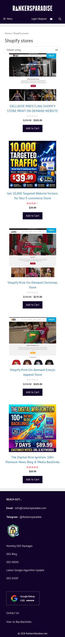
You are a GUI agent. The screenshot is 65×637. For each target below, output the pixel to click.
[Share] (61, 3)
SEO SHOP (12, 578)
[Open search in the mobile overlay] (60, 19)
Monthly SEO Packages (19, 546)
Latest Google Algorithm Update (25, 570)
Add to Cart (32, 128)
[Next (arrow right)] (59, 318)
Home (8, 33)
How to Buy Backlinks (18, 622)
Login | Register (39, 18)
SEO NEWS (12, 562)
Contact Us (12, 613)
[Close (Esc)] (54, 3)
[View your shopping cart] (51, 19)
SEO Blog (11, 554)
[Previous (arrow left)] (5, 318)
